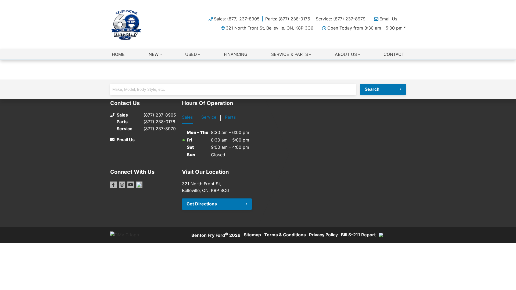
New (154, 54)
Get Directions (202, 203)
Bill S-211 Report (358, 234)
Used (191, 54)
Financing (236, 54)
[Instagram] (122, 185)
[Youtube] (130, 185)
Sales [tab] (187, 117)
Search (372, 89)
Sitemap (252, 234)
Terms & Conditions (285, 234)
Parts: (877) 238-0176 (287, 18)
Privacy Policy (323, 234)
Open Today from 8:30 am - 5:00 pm (365, 28)
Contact (394, 54)
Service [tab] (208, 117)
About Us (346, 54)
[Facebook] (113, 185)
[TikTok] (139, 185)
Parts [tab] (230, 117)
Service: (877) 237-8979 (341, 18)
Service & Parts (289, 54)
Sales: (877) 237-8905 (237, 18)
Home (118, 54)
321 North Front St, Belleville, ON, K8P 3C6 (269, 28)
